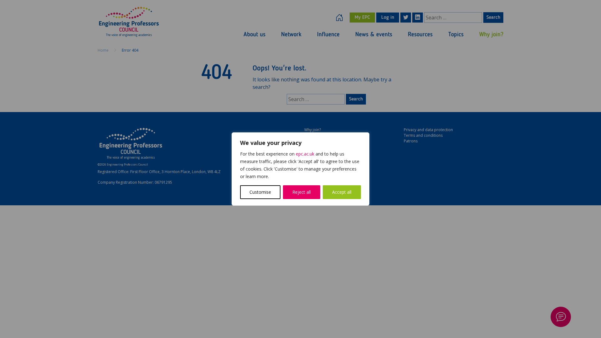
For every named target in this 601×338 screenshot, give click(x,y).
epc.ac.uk (305, 154)
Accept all (342, 192)
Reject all (301, 192)
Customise (260, 192)
